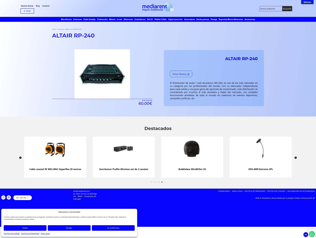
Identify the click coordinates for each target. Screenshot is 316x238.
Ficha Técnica (180, 74)
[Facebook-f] (9, 197)
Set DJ (150, 19)
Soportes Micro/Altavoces (231, 19)
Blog (38, 6)
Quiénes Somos (27, 6)
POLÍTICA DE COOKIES (12, 234)
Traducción (102, 19)
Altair (67, 29)
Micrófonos (66, 19)
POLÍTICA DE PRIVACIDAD (30, 234)
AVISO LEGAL (45, 234)
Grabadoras (140, 19)
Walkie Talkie (160, 19)
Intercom (77, 19)
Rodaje (214, 19)
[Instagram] (3, 197)
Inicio (54, 29)
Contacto (45, 6)
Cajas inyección (175, 19)
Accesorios (250, 19)
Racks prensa (202, 19)
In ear (119, 19)
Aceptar (25, 228)
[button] (20, 158)
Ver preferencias (113, 228)
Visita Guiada (89, 19)
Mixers (112, 19)
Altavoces (128, 19)
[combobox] (271, 8)
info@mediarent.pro (81, 191)
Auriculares (189, 19)
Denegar (69, 228)
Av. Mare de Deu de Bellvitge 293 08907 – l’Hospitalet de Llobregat (85, 196)
